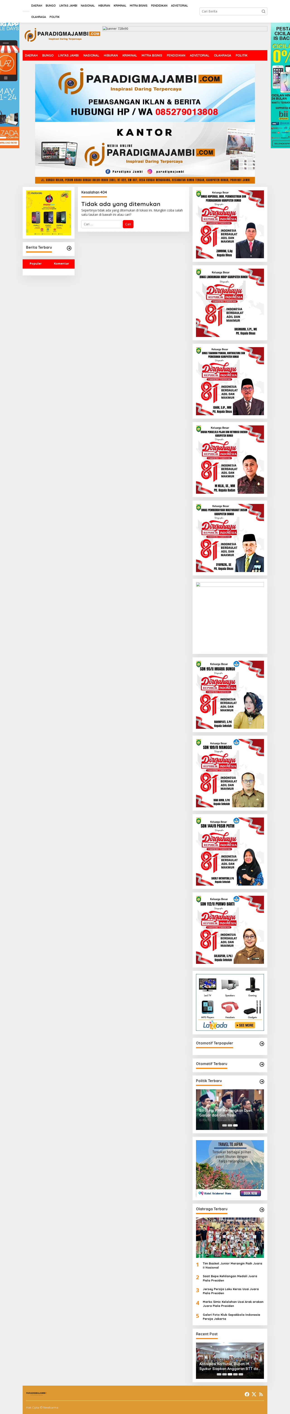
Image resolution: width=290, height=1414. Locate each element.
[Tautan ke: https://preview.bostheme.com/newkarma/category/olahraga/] (262, 1210)
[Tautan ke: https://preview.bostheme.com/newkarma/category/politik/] (262, 1081)
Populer (36, 263)
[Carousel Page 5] (241, 1374)
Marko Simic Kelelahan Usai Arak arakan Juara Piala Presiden (233, 1304)
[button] (263, 11)
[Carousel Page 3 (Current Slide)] (235, 1125)
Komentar (61, 263)
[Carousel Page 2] (230, 1125)
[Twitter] (254, 1394)
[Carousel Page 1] (224, 1125)
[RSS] (261, 1394)
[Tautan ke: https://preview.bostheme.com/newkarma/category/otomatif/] (262, 1043)
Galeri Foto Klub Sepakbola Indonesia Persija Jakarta (231, 1317)
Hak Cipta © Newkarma (42, 1407)
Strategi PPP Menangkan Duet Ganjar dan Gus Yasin (226, 1112)
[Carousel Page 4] (235, 1374)
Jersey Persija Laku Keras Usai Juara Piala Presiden (231, 1291)
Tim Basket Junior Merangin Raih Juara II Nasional (232, 1265)
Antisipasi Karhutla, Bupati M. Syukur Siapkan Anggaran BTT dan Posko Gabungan (229, 1366)
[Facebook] (247, 1394)
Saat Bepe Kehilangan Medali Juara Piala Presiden (230, 1278)
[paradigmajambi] (62, 36)
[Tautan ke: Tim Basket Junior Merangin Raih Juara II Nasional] (230, 1238)
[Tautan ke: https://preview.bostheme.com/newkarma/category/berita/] (69, 248)
